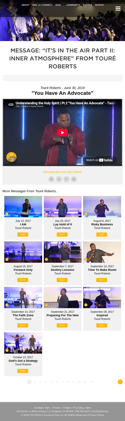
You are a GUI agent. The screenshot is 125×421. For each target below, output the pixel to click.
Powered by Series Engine (110, 391)
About (25, 5)
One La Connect (42, 5)
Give (58, 5)
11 (84, 382)
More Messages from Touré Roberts (62, 171)
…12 (91, 382)
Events (87, 5)
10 (79, 382)
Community (73, 5)
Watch (99, 5)
